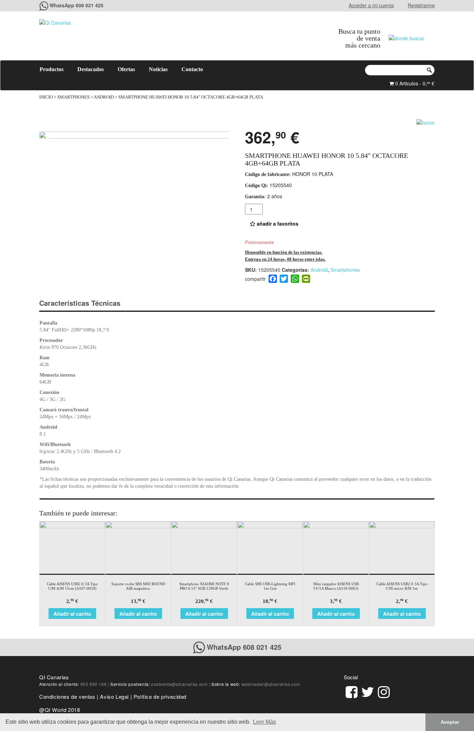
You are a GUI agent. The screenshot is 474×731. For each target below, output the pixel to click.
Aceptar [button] (450, 722)
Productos (52, 69)
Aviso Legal (114, 696)
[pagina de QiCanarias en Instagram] (384, 691)
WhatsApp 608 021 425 (76, 5)
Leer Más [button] (264, 722)
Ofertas (126, 69)
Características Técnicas (79, 303)
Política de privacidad (160, 696)
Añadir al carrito (72, 613)
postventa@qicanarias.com (179, 684)
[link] (351, 691)
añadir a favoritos (276, 223)
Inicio (46, 97)
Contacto (192, 69)
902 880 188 (94, 684)
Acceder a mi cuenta (371, 5)
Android (104, 97)
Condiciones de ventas (67, 696)
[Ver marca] (425, 121)
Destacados (90, 69)
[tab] (86, 303)
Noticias (158, 69)
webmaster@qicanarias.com (271, 684)
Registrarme (421, 5)
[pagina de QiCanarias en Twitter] (367, 691)
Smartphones (73, 97)
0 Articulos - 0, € (414, 83)
